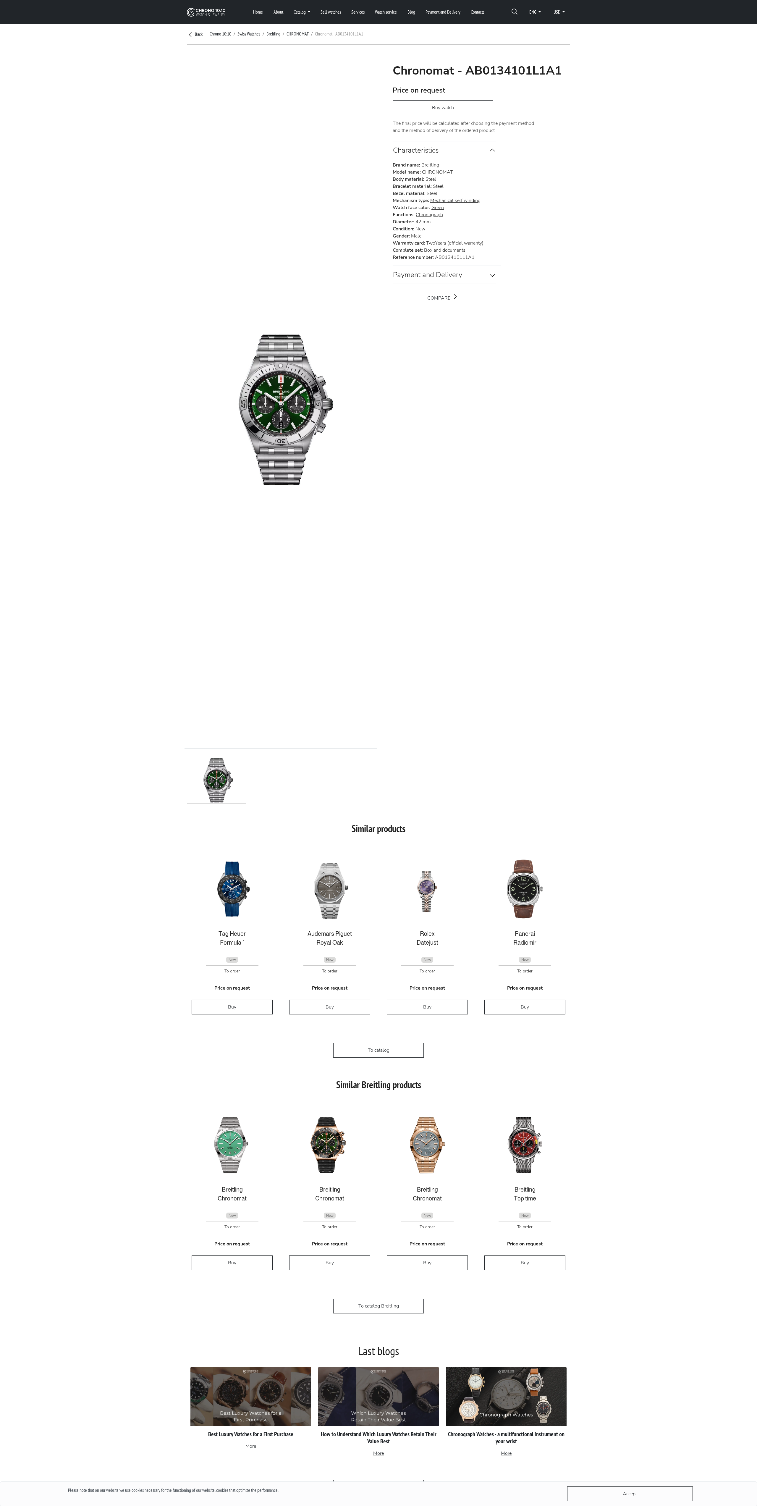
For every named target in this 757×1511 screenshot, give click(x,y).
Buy (232, 1007)
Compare (439, 298)
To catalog (378, 1050)
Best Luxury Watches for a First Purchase (250, 1434)
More (250, 1446)
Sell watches (331, 12)
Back (198, 34)
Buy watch (443, 107)
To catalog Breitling (378, 1306)
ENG (533, 12)
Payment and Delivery (443, 12)
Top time (525, 1198)
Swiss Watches (248, 34)
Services (358, 12)
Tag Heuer (232, 933)
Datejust (427, 942)
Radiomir (524, 942)
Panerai (525, 933)
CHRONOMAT (298, 34)
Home (258, 12)
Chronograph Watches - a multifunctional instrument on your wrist (506, 1437)
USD (557, 12)
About (278, 12)
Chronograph (429, 214)
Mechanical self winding (455, 200)
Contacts (477, 12)
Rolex (427, 933)
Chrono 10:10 (220, 34)
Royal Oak (329, 942)
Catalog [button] (300, 12)
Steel (431, 179)
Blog (411, 12)
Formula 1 (232, 942)
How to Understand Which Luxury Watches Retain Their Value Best (378, 1437)
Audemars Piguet (330, 933)
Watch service (386, 12)
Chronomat (232, 1198)
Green (437, 207)
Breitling (273, 34)
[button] (514, 12)
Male (416, 236)
